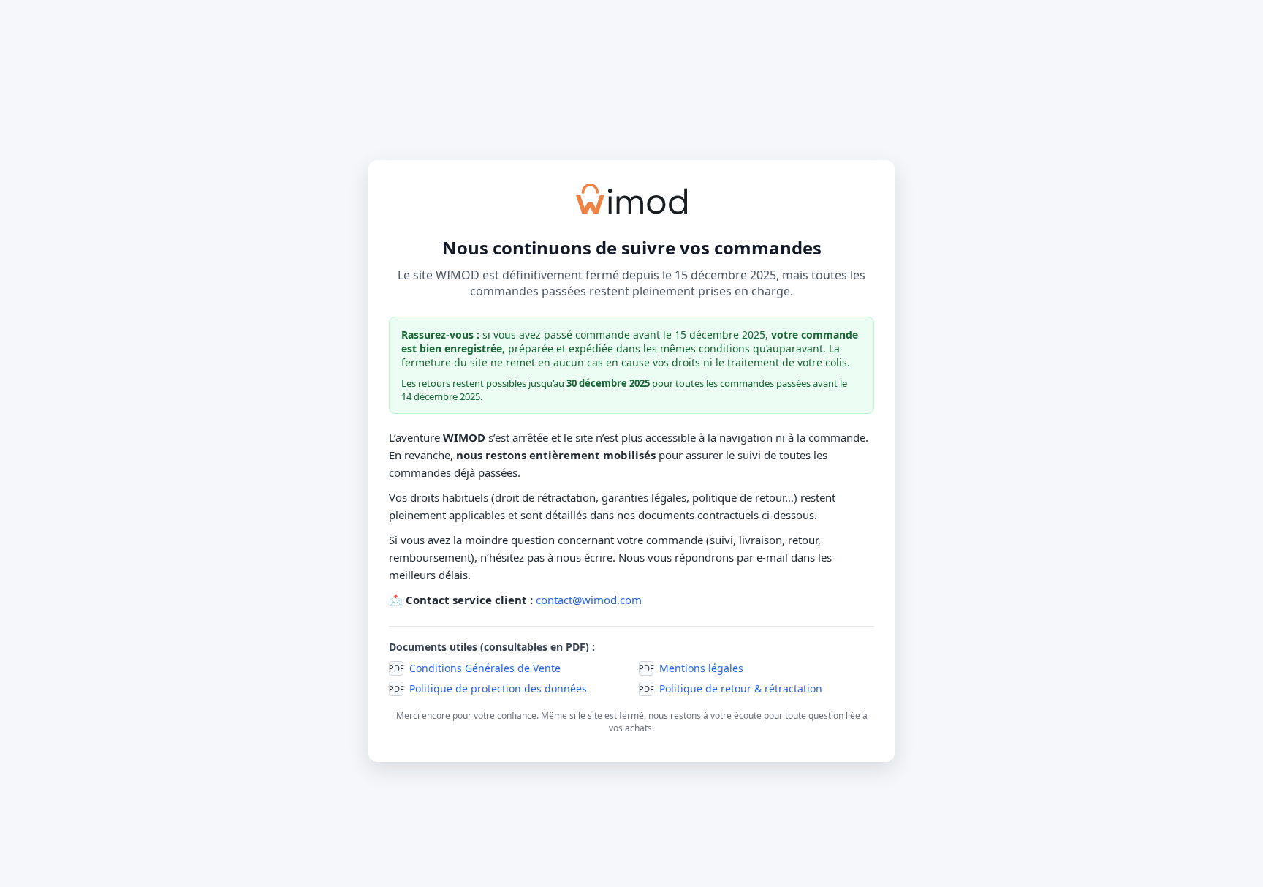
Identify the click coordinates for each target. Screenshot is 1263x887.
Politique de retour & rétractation (740, 688)
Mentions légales (701, 668)
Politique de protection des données (498, 688)
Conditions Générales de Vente (485, 668)
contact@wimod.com (589, 599)
